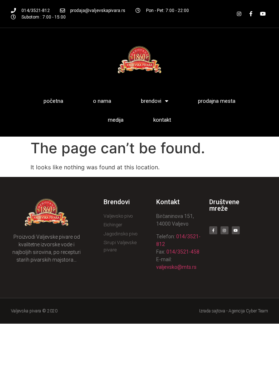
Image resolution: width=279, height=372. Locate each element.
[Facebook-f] (251, 14)
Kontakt (162, 120)
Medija (116, 120)
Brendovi (151, 101)
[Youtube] (263, 14)
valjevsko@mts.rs (176, 267)
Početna (53, 101)
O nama (102, 101)
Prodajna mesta (216, 101)
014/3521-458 (182, 252)
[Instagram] (239, 14)
